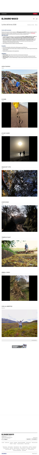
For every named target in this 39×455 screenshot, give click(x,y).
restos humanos (6, 66)
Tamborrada (23, 449)
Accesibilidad (15, 442)
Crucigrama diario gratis (8, 449)
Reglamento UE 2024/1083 (21, 442)
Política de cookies (27, 443)
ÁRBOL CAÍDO (6, 272)
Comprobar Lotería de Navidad (17, 450)
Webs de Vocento (34, 453)
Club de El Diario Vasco (31, 449)
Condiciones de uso (28, 442)
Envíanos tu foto (31, 24)
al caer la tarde (6, 133)
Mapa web (15, 443)
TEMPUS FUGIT (6, 237)
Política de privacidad (34, 442)
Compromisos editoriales (20, 443)
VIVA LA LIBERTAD (7, 306)
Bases (36, 24)
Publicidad (11, 443)
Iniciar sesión (33, 18)
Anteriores (34, 340)
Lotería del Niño (24, 450)
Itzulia (26, 449)
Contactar (3, 442)
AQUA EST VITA (6, 167)
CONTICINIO (5, 202)
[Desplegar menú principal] (36, 19)
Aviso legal (11, 442)
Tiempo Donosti (18, 449)
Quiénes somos (7, 442)
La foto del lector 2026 (9, 25)
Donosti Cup (13, 449)
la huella (4, 99)
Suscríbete (35, 13)
